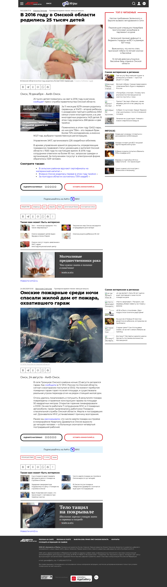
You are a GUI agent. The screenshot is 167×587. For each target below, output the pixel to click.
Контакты (115, 539)
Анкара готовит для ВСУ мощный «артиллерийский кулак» (129, 143)
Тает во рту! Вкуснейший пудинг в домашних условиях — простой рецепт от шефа (130, 78)
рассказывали (52, 419)
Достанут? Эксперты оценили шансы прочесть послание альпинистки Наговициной (131, 338)
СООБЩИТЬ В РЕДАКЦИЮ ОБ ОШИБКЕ (53, 542)
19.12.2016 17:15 (25, 11)
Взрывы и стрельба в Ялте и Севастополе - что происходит (127, 161)
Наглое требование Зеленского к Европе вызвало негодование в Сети (126, 19)
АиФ (91, 81)
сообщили (50, 385)
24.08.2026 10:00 (26, 289)
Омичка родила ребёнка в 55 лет (86, 234)
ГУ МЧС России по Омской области (35, 364)
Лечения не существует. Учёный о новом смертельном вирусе (129, 120)
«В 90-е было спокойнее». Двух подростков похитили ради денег (130, 311)
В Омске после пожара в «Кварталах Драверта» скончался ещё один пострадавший (86, 486)
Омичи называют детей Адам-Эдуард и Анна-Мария (44, 235)
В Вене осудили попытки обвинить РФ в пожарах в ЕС (129, 152)
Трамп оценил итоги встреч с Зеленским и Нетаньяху (127, 169)
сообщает (39, 102)
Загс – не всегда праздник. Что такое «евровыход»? (44, 227)
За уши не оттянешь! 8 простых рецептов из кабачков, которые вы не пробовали (131, 321)
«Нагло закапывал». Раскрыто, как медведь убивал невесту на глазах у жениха (130, 304)
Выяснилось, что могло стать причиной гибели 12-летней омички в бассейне (125, 51)
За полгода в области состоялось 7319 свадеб (63, 176)
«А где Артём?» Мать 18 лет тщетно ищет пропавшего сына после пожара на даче (130, 295)
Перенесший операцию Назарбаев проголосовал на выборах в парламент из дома (126, 30)
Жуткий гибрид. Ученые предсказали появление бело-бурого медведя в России (131, 86)
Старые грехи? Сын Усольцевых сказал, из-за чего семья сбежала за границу (130, 330)
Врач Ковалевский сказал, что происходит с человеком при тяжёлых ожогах (44, 495)
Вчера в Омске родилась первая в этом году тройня (67, 174)
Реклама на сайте (46, 539)
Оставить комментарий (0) (83, 187)
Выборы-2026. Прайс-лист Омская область (91, 539)
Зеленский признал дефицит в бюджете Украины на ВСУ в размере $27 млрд (126, 40)
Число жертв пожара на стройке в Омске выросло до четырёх (87, 477)
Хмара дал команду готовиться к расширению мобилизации (128, 135)
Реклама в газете (64, 539)
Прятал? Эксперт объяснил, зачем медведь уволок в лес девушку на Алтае (130, 103)
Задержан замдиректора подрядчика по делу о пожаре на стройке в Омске (45, 486)
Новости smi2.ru (29, 281)
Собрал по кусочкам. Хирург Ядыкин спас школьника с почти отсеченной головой (131, 112)
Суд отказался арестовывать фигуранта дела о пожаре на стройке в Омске (43, 478)
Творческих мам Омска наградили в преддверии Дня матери (87, 227)
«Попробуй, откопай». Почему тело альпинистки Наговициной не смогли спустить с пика (130, 95)
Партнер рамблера (61, 577)
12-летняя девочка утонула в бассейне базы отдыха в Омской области (125, 61)
